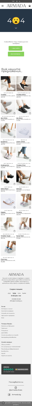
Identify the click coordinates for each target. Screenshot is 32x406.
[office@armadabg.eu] (17, 1)
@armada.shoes (15, 390)
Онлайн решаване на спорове (9, 335)
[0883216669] (20, 1)
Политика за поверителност (10, 349)
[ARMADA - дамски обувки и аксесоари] (16, 6)
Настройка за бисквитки (8, 337)
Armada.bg (16, 394)
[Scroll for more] (16, 28)
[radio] (4, 93)
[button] (2, 5)
